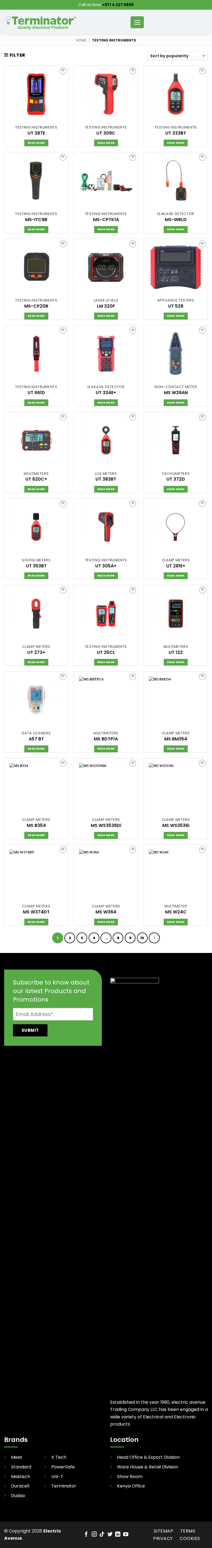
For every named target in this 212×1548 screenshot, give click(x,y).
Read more (36, 143)
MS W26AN (176, 393)
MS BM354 (175, 739)
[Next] (154, 938)
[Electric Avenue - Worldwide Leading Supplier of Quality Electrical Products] (40, 22)
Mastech (20, 1477)
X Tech (58, 1457)
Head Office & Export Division (148, 1457)
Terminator (63, 1486)
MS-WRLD (176, 220)
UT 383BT (106, 479)
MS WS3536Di (106, 826)
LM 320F (106, 306)
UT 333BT (175, 133)
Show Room (129, 1477)
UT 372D (175, 479)
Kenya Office (131, 1486)
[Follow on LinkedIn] (117, 1534)
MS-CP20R (36, 306)
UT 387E (36, 133)
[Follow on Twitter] (110, 1534)
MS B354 (36, 826)
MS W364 (106, 912)
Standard (21, 1467)
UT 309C (105, 133)
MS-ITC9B (36, 220)
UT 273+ (36, 653)
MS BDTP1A (106, 739)
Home (81, 40)
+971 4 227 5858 (118, 4)
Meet (16, 1457)
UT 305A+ (105, 566)
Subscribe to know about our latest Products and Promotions (51, 991)
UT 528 (175, 306)
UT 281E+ (175, 566)
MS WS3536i (175, 826)
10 (142, 938)
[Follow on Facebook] (86, 1534)
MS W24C (176, 912)
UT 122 (176, 653)
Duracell (20, 1486)
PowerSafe (63, 1467)
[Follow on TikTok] (102, 1534)
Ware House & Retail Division (147, 1467)
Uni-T (57, 1477)
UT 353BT (36, 566)
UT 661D (36, 393)
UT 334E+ (106, 393)
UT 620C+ (36, 479)
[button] (137, 22)
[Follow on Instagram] (94, 1534)
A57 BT (36, 739)
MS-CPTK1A (106, 220)
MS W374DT (36, 912)
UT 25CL (106, 653)
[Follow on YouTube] (125, 1534)
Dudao (18, 1496)
